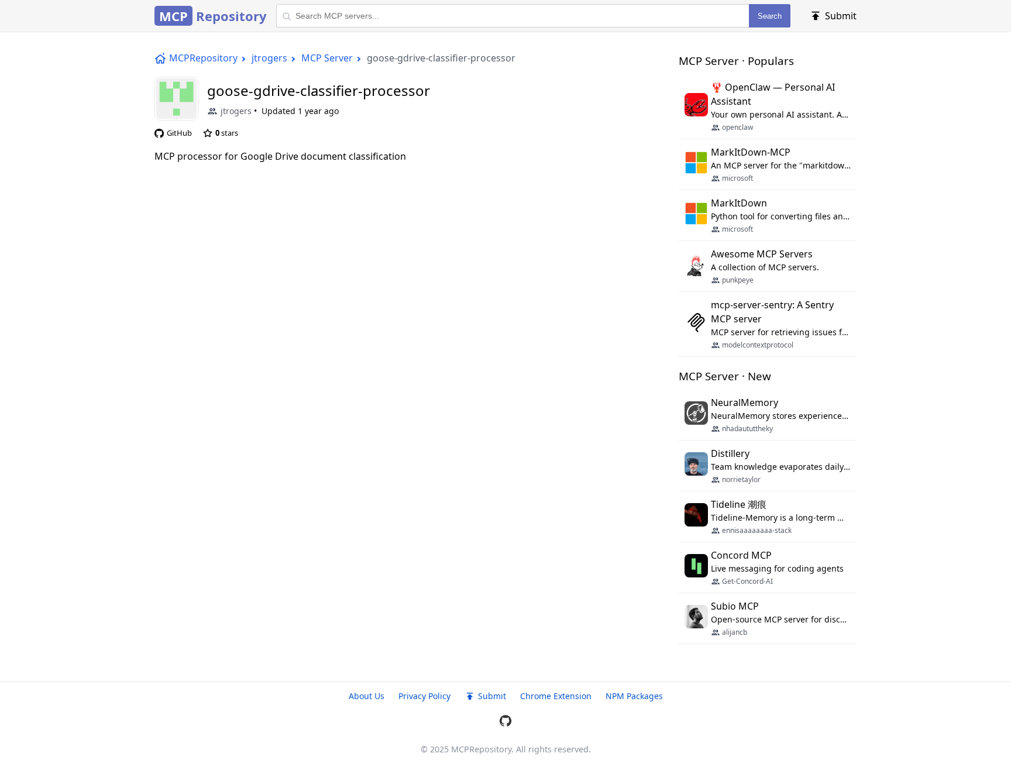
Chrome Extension (556, 695)
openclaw (737, 127)
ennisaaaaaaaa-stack (757, 530)
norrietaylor (741, 479)
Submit (492, 695)
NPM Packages (634, 695)
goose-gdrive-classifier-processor (318, 90)
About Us (366, 695)
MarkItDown (739, 203)
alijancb (734, 632)
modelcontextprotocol (757, 345)
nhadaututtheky (747, 429)
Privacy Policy (424, 695)
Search (770, 16)
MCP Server (327, 57)
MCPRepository (203, 57)
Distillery (730, 453)
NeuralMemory (744, 402)
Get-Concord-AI (747, 581)
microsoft (737, 178)
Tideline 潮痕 (738, 504)
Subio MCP (735, 606)
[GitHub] (505, 722)
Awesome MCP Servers (762, 253)
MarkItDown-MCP (750, 152)
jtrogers (269, 57)
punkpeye (738, 280)
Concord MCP (741, 555)
